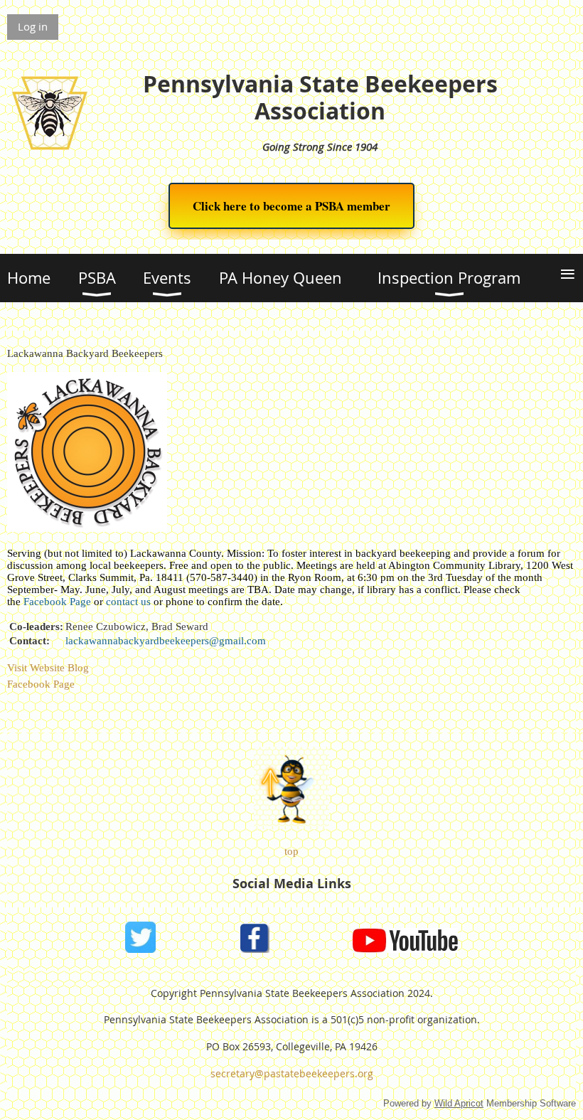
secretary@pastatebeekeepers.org (291, 1073)
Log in (33, 26)
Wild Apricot (458, 1103)
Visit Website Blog (48, 667)
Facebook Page (41, 684)
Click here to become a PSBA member (291, 206)
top (291, 851)
